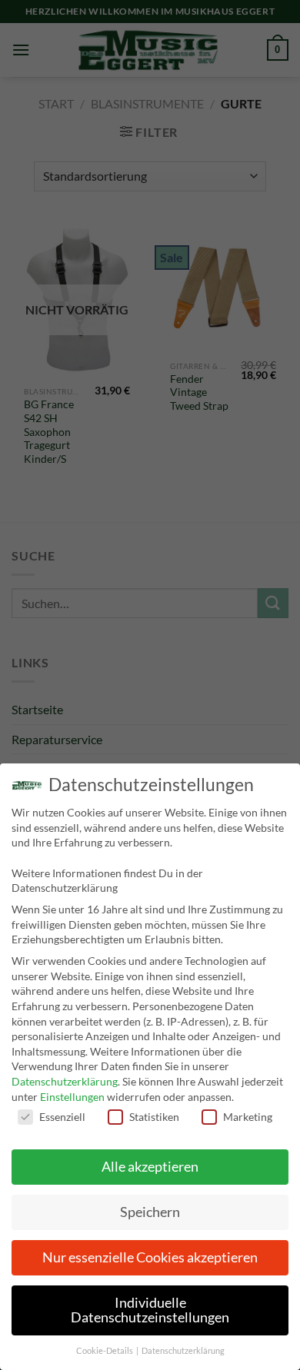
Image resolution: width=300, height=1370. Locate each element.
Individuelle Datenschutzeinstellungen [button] (150, 1310)
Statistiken (154, 1116)
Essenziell (62, 1116)
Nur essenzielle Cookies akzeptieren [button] (150, 1257)
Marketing (247, 1116)
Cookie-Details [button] (105, 1350)
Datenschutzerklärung (65, 1081)
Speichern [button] (150, 1212)
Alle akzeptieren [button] (150, 1167)
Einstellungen (72, 1096)
